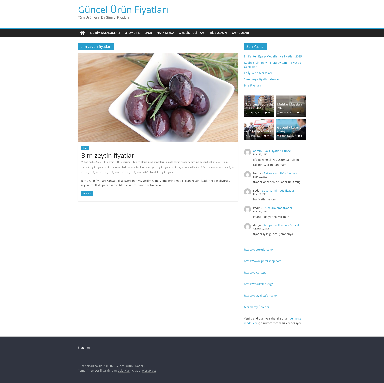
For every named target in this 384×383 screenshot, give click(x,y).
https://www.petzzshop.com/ (263, 261)
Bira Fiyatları (252, 85)
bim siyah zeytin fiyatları (158, 167)
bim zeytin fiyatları (110, 172)
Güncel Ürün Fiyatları (123, 9)
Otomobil (132, 33)
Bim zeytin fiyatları (108, 155)
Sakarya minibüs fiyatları (280, 173)
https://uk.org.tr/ (255, 272)
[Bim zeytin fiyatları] (158, 55)
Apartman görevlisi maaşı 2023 (260, 106)
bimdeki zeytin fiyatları (162, 172)
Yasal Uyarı (240, 33)
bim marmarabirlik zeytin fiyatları (125, 167)
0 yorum (125, 162)
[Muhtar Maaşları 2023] (291, 98)
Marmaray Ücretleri (257, 307)
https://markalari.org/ (258, 284)
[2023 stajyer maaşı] (259, 121)
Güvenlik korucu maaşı (289, 129)
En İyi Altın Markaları (258, 73)
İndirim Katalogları (104, 33)
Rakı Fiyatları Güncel (278, 151)
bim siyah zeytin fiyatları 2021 (190, 167)
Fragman (84, 347)
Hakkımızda (165, 33)
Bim (85, 148)
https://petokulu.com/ (258, 249)
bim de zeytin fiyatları (177, 162)
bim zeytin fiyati (89, 172)
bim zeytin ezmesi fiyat (221, 167)
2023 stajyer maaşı (260, 131)
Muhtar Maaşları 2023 (289, 106)
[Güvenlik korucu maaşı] (291, 121)
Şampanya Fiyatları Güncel (262, 79)
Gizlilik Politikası (192, 33)
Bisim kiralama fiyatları (278, 208)
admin (111, 162)
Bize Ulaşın (218, 33)
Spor (148, 33)
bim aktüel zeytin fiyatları (150, 162)
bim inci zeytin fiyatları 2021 (206, 162)
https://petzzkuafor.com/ (260, 296)
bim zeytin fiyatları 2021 (135, 172)
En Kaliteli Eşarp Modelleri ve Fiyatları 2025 (273, 56)
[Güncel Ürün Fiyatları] (82, 33)
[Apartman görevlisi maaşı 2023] (259, 98)
